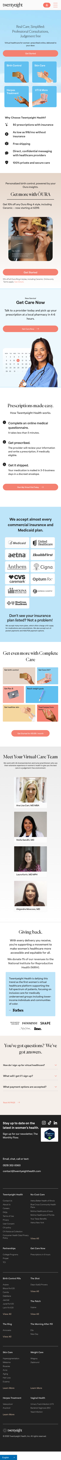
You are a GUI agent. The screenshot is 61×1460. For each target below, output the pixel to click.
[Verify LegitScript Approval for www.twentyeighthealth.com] (49, 1134)
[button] (55, 5)
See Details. (19, 281)
